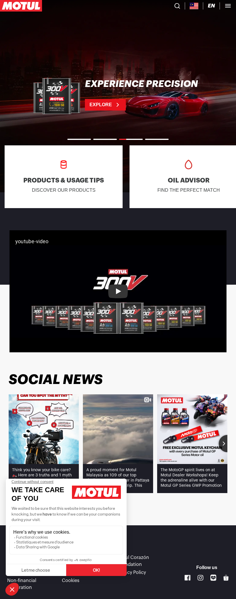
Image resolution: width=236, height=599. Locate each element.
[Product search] (177, 6)
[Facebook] (187, 578)
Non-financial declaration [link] (21, 584)
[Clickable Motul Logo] (21, 6)
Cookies (70, 580)
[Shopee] (226, 578)
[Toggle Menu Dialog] (227, 5)
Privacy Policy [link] (131, 572)
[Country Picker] (194, 6)
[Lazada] (213, 578)
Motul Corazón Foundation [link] (133, 561)
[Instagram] (200, 578)
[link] (118, 95)
